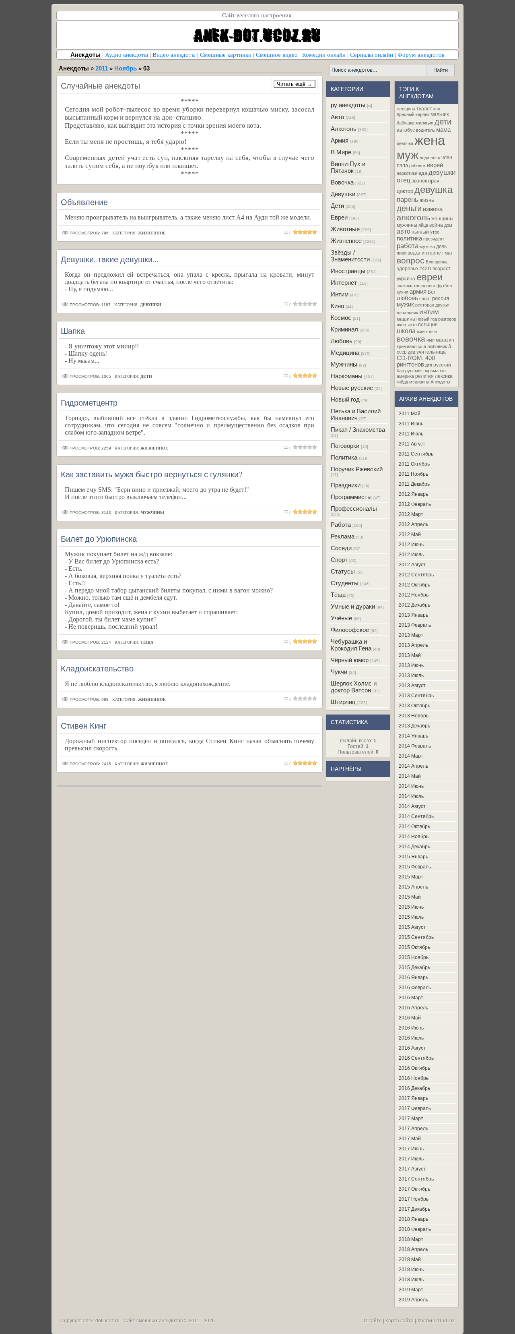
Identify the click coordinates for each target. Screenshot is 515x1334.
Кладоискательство (97, 668)
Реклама (342, 536)
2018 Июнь (411, 1269)
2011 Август (412, 444)
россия (440, 298)
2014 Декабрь (414, 846)
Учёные (341, 618)
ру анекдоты (348, 105)
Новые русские (352, 387)
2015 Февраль (415, 867)
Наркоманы (347, 376)
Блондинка (436, 261)
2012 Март (411, 514)
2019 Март (411, 1290)
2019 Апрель (413, 1300)
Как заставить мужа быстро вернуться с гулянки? (151, 474)
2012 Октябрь (414, 585)
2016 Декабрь (414, 1088)
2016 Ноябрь (413, 1078)
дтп (428, 364)
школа (406, 330)
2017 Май (410, 1138)
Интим (339, 294)
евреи (429, 276)
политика (409, 238)
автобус (406, 130)
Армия (339, 140)
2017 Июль (411, 1159)
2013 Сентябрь (416, 695)
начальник (407, 312)
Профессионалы (354, 508)
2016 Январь (413, 977)
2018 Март (411, 1239)
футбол (444, 285)
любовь (407, 298)
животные (427, 331)
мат (449, 253)
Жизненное (346, 240)
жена (429, 140)
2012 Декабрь (414, 605)
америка (405, 376)
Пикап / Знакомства (358, 429)
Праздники (345, 485)
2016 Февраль (415, 987)
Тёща (338, 594)
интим (429, 312)
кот (443, 370)
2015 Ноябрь (413, 957)
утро (434, 232)
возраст (442, 268)
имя (430, 340)
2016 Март (411, 997)
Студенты (344, 583)
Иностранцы (348, 270)
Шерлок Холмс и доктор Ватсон (354, 687)
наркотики (407, 173)
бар (400, 370)
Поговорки (345, 445)
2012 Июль (411, 554)
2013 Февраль (415, 625)
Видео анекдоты (174, 55)
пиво (401, 253)
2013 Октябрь (414, 705)
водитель (425, 130)
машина (406, 319)
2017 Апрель (413, 1128)
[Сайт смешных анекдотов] (257, 47)
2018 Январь (413, 1219)
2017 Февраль (415, 1108)
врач (433, 181)
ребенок (417, 165)
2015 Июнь (411, 907)
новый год (426, 319)
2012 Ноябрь (413, 595)
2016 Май (410, 1018)
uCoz (449, 1321)
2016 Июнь (411, 1028)
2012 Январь (413, 494)
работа (407, 246)
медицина (419, 381)
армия (418, 291)
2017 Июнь (411, 1149)
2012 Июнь (411, 544)
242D (425, 268)
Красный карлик (413, 114)
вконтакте (407, 324)
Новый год (345, 399)
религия (424, 376)
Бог (431, 292)
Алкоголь (343, 128)
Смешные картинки (225, 55)
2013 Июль (411, 675)
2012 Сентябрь (416, 575)
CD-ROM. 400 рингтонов (416, 361)
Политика (344, 457)
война (436, 225)
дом (448, 225)
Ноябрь (125, 68)
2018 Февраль (415, 1229)
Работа (341, 524)
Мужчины (344, 364)
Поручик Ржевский (357, 469)
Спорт (339, 559)
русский (442, 365)
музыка (427, 246)
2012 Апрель (413, 524)
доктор (405, 191)
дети (443, 121)
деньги (409, 208)
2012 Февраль (415, 504)
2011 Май (409, 413)
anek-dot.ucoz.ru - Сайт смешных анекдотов (133, 1321)
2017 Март (411, 1118)
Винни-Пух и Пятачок (348, 167)
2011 (101, 68)
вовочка (411, 339)
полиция (428, 324)
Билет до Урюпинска (99, 538)
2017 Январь (413, 1098)
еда (422, 173)
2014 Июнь (411, 786)
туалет (424, 109)
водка (414, 253)
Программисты (351, 496)
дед (411, 352)
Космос (341, 317)
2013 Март (411, 635)
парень (407, 199)
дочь (441, 246)
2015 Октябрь (414, 947)
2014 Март (411, 756)
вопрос (410, 260)
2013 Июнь (411, 665)
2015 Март (411, 877)
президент (433, 238)
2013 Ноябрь (413, 716)
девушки (442, 172)
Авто (337, 117)
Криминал (344, 329)
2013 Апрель (413, 645)
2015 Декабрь (414, 967)
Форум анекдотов (421, 55)
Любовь (341, 341)
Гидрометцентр (89, 402)
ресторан (424, 304)
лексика (444, 376)
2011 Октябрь (414, 464)
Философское (350, 629)
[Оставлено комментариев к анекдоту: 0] (286, 233)
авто (403, 231)
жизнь (427, 200)
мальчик (440, 114)
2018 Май (410, 1259)
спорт (425, 298)
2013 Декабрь (414, 726)
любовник (437, 346)
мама (443, 129)
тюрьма (431, 370)
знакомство (408, 285)
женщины (442, 219)
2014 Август (412, 806)
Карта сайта (399, 1321)
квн (436, 108)
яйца (423, 225)
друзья (442, 304)
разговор (447, 319)
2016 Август (412, 1048)
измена (433, 209)
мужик (405, 304)
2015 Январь (413, 857)
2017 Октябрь (414, 1189)
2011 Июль (411, 434)
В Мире (341, 152)
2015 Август (412, 927)
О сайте (373, 1321)
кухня (402, 292)
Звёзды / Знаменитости (350, 256)
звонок (419, 181)
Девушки (343, 194)
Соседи (341, 548)
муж (407, 155)
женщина (406, 108)
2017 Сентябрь (416, 1179)
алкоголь (413, 217)
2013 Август (412, 685)
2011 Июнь (411, 424)
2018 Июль (411, 1279)
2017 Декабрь (414, 1209)
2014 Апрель (413, 766)
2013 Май (410, 655)
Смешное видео (277, 55)
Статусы (343, 571)
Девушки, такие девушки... (110, 259)
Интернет (344, 282)
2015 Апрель (413, 887)
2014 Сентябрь (416, 816)
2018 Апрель (413, 1249)
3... (451, 346)
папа (402, 165)
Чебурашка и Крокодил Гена (351, 645)
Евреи (339, 217)
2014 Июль (411, 796)
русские (413, 370)
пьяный (420, 232)
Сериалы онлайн (371, 55)
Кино (337, 305)
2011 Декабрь (414, 484)
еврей (435, 165)
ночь (435, 157)
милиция (424, 122)
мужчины (407, 225)
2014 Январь (413, 736)
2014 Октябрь (414, 826)
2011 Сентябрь (416, 454)
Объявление (84, 202)
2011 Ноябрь (413, 474)
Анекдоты (440, 381)
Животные (345, 229)
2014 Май (410, 776)
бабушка (405, 122)
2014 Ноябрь (413, 836)
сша (422, 346)
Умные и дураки (353, 606)
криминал (406, 346)
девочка (405, 143)
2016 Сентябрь (416, 1058)
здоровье (407, 268)
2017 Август (412, 1169)
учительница (431, 352)
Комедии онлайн (324, 55)
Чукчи (339, 671)
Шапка (73, 330)
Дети (337, 205)
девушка (433, 189)
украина (406, 279)
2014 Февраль (415, 746)
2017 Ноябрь (413, 1199)
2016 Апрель (413, 1008)
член (446, 157)
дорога (428, 285)
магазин (445, 340)
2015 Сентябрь (416, 937)
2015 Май (410, 897)
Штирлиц (343, 701)
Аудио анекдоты (126, 55)
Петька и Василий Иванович (356, 414)
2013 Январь (413, 615)
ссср (402, 352)
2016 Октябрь (414, 1068)
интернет (432, 253)
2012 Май (410, 534)
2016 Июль (411, 1038)
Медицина (345, 352)
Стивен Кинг (83, 725)
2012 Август (412, 565)
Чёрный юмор (350, 660)
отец (403, 180)
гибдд (402, 381)
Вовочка (342, 182)
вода (424, 157)
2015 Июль (411, 917)
